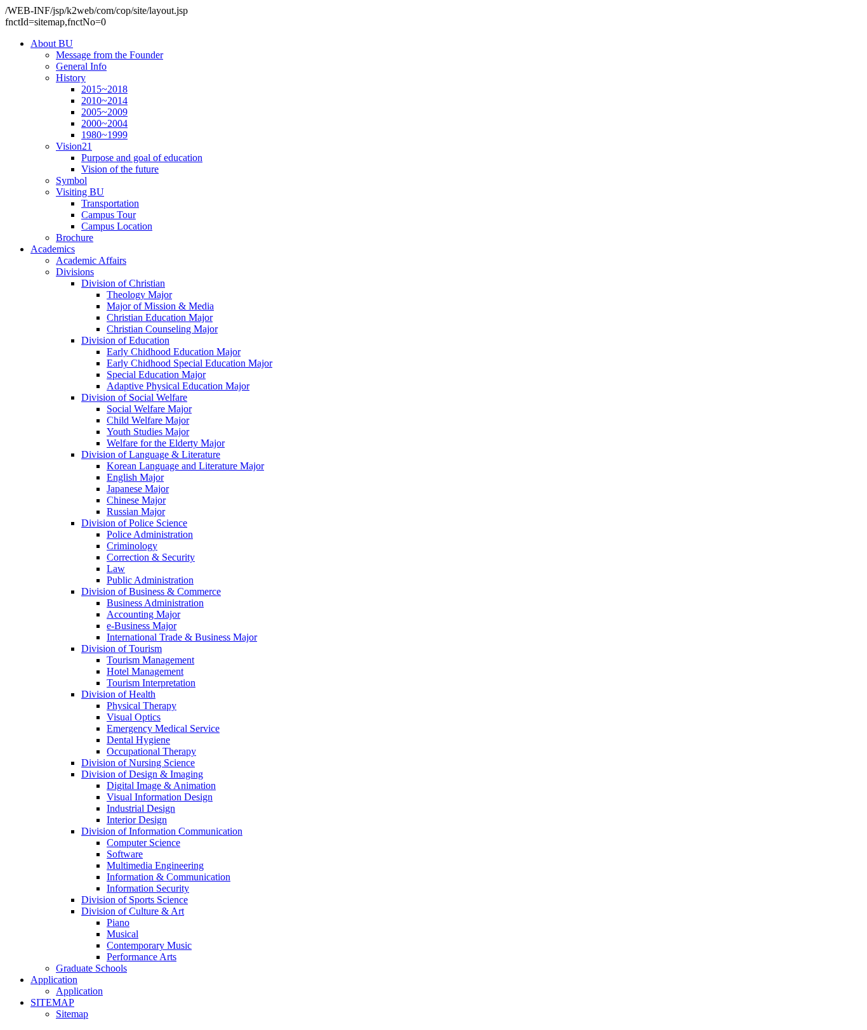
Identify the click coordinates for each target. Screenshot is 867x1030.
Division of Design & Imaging (142, 774)
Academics (52, 249)
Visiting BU (80, 191)
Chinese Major (136, 500)
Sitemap (72, 1013)
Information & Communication (168, 876)
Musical (122, 934)
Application (53, 979)
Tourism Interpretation (151, 682)
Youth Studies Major (148, 431)
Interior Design (137, 819)
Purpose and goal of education (141, 157)
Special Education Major (156, 374)
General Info (81, 66)
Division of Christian (123, 283)
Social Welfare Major (149, 408)
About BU (51, 43)
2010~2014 (104, 100)
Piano (118, 922)
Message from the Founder (109, 54)
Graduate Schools (91, 968)
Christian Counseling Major (162, 328)
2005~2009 (104, 112)
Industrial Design (141, 808)
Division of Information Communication (161, 831)
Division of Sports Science (134, 899)
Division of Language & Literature (150, 454)
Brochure (74, 237)
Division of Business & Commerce (151, 591)
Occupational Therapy (151, 751)
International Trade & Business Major (182, 637)
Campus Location (116, 226)
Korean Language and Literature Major (185, 465)
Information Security (148, 888)
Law (116, 568)
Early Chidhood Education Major (174, 351)
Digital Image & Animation (161, 785)
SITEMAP (52, 1002)
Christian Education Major (160, 317)
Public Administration (150, 580)
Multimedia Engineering (155, 865)
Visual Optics (134, 717)
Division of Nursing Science (138, 762)
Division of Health (118, 694)
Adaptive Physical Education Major (178, 386)
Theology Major (139, 294)
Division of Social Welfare (134, 397)
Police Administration (150, 534)
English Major (135, 477)
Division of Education (125, 340)
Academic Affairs (91, 260)
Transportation (110, 203)
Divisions (75, 271)
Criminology (132, 545)
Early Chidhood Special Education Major (189, 363)
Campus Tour (108, 214)
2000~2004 (104, 123)
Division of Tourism (121, 648)
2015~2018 (104, 89)
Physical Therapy (141, 705)
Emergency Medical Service (163, 728)
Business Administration (155, 602)
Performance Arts (141, 956)
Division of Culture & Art (132, 911)
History (71, 77)
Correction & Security (151, 557)
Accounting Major (143, 614)
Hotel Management (145, 671)
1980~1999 (104, 134)
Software (125, 854)
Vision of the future (120, 169)
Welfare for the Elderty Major (166, 443)
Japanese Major (138, 488)
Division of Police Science (134, 523)
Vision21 (74, 146)
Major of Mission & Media (160, 306)
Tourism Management (150, 660)
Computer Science (143, 842)
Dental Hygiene (138, 739)
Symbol (71, 180)
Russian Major (136, 511)
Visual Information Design (160, 797)
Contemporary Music (149, 945)
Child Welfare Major (148, 420)
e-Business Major (141, 625)
